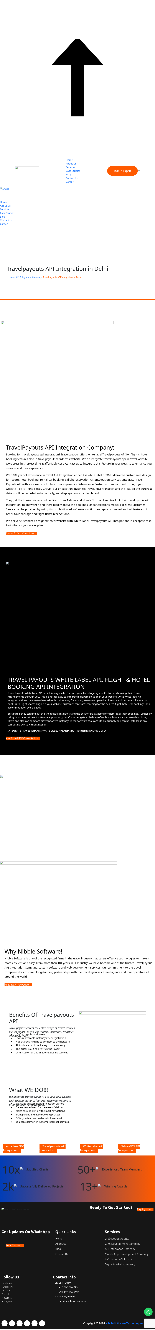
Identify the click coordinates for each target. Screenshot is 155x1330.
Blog (68, 174)
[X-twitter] (12, 1323)
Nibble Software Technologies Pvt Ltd (129, 1323)
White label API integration (91, 1148)
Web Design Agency (117, 1238)
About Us (71, 163)
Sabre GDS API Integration (129, 1148)
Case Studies (73, 171)
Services (70, 167)
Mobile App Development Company (126, 1254)
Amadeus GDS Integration (13, 1148)
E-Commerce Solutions (118, 1259)
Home (69, 160)
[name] (27, 170)
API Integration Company (29, 277)
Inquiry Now (144, 1209)
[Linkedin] (19, 1323)
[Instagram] (42, 1323)
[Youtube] (27, 1323)
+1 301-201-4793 (68, 1287)
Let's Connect (14, 1245)
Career (70, 181)
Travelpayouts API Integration (53, 1148)
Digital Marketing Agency (120, 1264)
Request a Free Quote (17, 984)
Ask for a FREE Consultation (22, 738)
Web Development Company (122, 1243)
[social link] (1, 227)
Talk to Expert (122, 171)
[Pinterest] (34, 1323)
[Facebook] (5, 1323)
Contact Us (72, 178)
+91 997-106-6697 (69, 1292)
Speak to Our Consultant (20, 533)
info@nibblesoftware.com (73, 1301)
